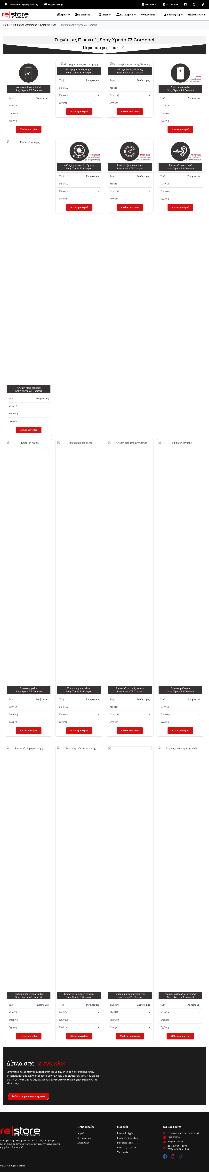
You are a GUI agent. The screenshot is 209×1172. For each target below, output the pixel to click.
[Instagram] (173, 1156)
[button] (64, 14)
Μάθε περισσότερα (130, 1036)
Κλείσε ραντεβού (28, 129)
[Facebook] (165, 1156)
